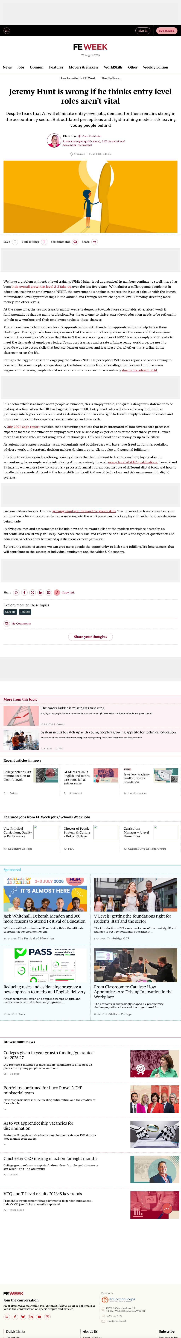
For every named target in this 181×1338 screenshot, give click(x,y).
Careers (10, 612)
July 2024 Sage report (23, 427)
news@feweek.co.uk (117, 1321)
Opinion (36, 67)
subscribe (166, 30)
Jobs (20, 67)
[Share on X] (32, 592)
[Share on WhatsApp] (16, 592)
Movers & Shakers (83, 67)
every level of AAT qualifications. (133, 462)
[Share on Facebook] (24, 592)
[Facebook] (15, 1317)
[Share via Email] (49, 592)
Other (133, 67)
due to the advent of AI (139, 370)
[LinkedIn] (31, 1317)
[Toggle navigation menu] (7, 31)
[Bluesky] (23, 1317)
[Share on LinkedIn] (40, 592)
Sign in (142, 30)
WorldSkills (113, 67)
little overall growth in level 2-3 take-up (41, 287)
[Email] (47, 1317)
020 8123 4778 (114, 1316)
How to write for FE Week (78, 78)
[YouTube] (39, 1317)
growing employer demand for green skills (84, 511)
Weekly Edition (155, 67)
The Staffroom (111, 78)
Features (56, 67)
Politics (25, 612)
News (7, 67)
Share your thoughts (90, 637)
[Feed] (7, 1317)
